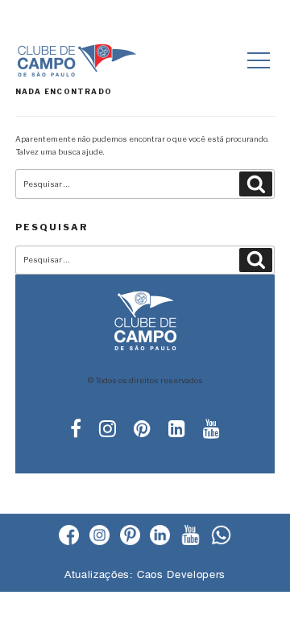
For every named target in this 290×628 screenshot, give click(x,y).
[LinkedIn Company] (160, 536)
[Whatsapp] (221, 536)
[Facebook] (69, 536)
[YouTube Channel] (190, 536)
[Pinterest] (130, 536)
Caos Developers (181, 574)
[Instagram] (99, 536)
